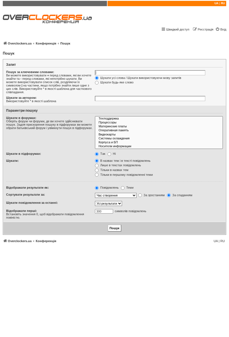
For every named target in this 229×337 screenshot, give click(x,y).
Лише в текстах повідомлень (120, 165)
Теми (129, 187)
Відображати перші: (21, 210)
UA (216, 3)
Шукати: (12, 160)
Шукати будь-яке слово (116, 82)
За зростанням (154, 195)
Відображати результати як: (27, 187)
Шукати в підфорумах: (23, 153)
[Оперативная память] (159, 130)
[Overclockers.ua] (47, 19)
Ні (114, 153)
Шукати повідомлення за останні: (32, 202)
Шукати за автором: (21, 97)
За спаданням (181, 195)
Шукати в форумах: (21, 118)
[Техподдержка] (159, 119)
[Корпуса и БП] (159, 142)
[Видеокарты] (159, 135)
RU (223, 3)
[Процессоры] (159, 123)
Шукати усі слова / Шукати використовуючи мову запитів (140, 77)
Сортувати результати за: (25, 194)
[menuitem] (220, 29)
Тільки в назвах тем (113, 170)
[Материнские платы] (159, 126)
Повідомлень (109, 187)
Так (102, 153)
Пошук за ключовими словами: (30, 72)
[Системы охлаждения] (159, 139)
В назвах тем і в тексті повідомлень (125, 160)
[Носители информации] (159, 146)
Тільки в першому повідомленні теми (126, 174)
